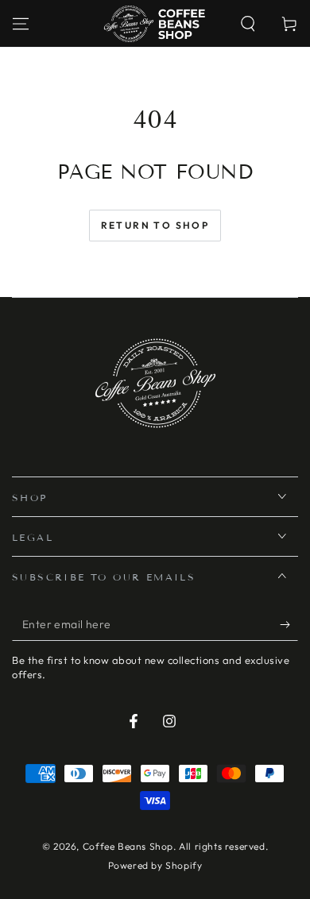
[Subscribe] (289, 625)
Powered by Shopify (155, 865)
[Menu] (20, 23)
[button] (248, 23)
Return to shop (155, 225)
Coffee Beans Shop (128, 846)
